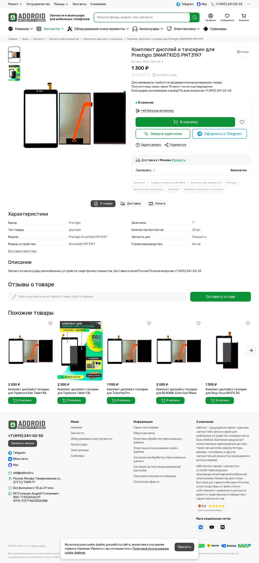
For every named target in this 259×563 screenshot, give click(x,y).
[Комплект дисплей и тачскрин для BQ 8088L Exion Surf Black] (179, 350)
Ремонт (13, 4)
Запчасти (52, 29)
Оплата (160, 203)
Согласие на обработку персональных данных (160, 459)
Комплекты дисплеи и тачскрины (103, 38)
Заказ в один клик (166, 134)
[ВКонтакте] (200, 527)
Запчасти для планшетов (64, 38)
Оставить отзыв (220, 296)
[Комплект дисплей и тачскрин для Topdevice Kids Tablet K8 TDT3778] (30, 350)
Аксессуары (149, 29)
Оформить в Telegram (223, 134)
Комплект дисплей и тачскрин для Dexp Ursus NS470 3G (226, 391)
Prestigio (231, 182)
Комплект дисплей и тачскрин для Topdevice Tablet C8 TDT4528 (78, 391)
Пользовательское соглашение (155, 476)
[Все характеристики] (22, 251)
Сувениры (218, 29)
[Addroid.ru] (27, 17)
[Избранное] (242, 122)
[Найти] (195, 17)
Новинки (22, 29)
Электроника (185, 29)
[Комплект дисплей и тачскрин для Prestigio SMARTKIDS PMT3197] (74, 117)
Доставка (134, 203)
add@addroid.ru (23, 473)
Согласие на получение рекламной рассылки (157, 468)
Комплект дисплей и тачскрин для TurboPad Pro (127, 391)
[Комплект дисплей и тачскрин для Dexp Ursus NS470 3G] (228, 350)
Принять (184, 547)
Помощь (59, 4)
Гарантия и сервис (146, 427)
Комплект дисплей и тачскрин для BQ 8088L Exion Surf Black (176, 391)
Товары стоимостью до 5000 (168, 182)
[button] (24, 116)
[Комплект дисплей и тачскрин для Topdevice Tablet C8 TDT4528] (80, 350)
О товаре (106, 203)
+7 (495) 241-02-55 (229, 4)
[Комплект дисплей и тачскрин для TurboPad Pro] (129, 350)
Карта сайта (38, 545)
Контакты (79, 4)
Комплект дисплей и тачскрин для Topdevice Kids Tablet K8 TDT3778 (28, 391)
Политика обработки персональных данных (158, 440)
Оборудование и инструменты (99, 29)
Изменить (179, 160)
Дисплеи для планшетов (148, 189)
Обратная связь (144, 433)
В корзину (189, 122)
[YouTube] (211, 527)
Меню (25, 38)
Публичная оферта (146, 482)
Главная (13, 38)
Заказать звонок (22, 443)
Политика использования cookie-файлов (156, 450)
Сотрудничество (38, 4)
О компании (98, 4)
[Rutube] (222, 527)
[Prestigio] (243, 52)
